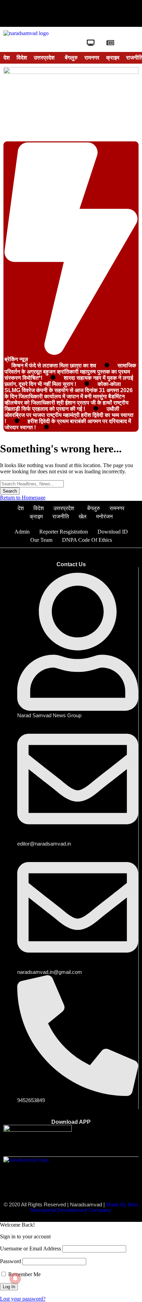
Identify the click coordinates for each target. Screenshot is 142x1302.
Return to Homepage (22, 498)
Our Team (41, 540)
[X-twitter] (50, 13)
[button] (45, 58)
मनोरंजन (104, 516)
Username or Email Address (30, 1248)
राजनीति (60, 516)
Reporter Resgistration (63, 532)
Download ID (113, 532)
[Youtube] (71, 13)
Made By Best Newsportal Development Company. (84, 1207)
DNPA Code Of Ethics (87, 540)
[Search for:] (32, 483)
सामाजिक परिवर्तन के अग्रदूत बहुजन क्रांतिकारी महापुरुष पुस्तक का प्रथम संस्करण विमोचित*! (70, 372)
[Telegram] (113, 13)
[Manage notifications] (15, 1278)
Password (10, 1261)
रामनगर (91, 58)
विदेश (22, 58)
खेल (83, 516)
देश (6, 58)
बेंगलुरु (71, 58)
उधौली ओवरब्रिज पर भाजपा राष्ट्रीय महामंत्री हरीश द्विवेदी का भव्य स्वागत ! (68, 415)
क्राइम (112, 58)
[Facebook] (29, 13)
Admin (22, 532)
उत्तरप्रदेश (44, 58)
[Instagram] (92, 13)
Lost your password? (22, 1299)
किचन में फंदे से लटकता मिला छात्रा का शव (53, 365)
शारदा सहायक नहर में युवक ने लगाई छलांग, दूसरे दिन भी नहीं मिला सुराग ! (68, 381)
